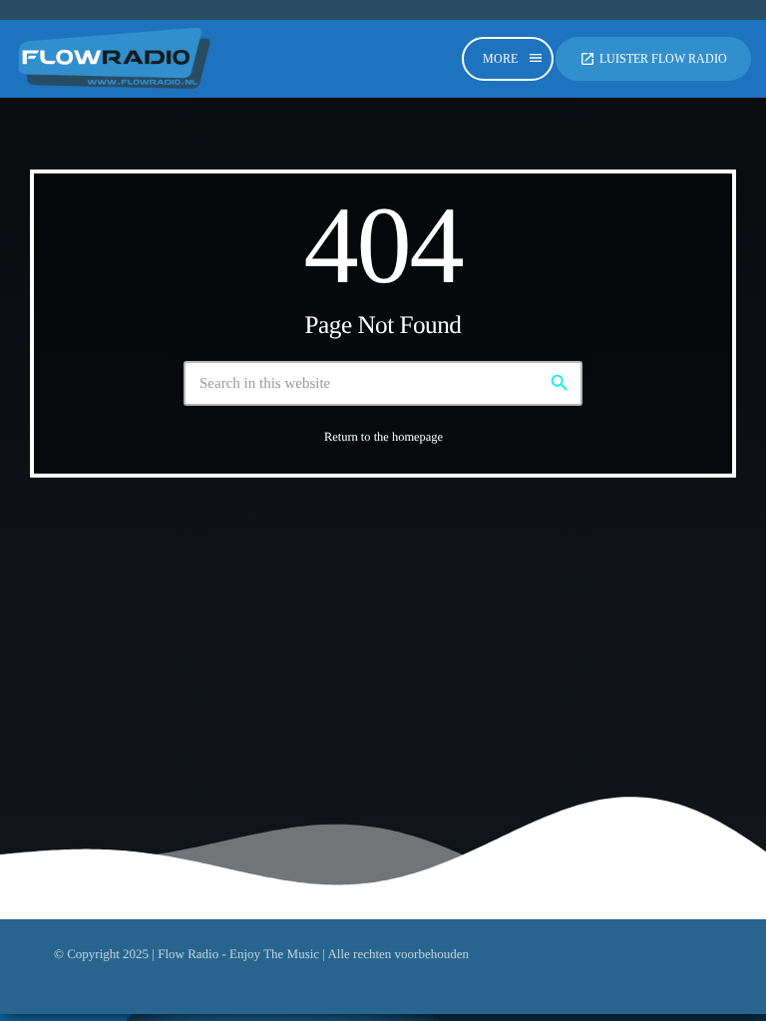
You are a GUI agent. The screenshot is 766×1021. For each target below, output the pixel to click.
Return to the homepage (383, 437)
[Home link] (114, 59)
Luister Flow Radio (653, 59)
